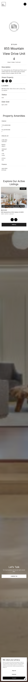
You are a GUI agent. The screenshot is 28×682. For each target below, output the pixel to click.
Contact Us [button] (14, 576)
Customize (14, 674)
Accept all (14, 678)
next (15, 219)
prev (12, 219)
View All (14, 224)
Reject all (14, 670)
